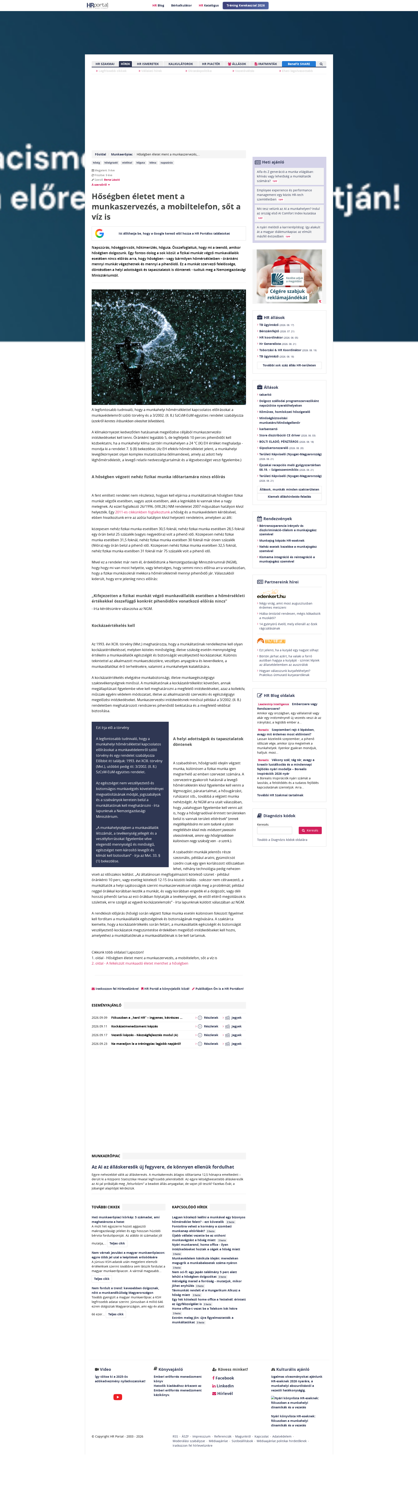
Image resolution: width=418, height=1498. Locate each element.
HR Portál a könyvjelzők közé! (166, 989)
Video (105, 1369)
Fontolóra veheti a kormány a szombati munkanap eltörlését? (202, 1228)
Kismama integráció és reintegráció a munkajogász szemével (287, 559)
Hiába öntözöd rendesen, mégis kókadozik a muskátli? (289, 615)
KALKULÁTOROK (181, 64)
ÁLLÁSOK (238, 64)
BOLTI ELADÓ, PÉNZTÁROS (286, 441)
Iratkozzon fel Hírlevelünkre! (117, 989)
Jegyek (237, 1017)
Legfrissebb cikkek (112, 71)
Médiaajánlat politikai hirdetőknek (282, 1441)
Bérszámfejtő (276, 331)
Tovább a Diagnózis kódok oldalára (282, 840)
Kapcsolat (262, 1436)
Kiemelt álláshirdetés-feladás (289, 496)
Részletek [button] (211, 1017)
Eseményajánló (106, 1005)
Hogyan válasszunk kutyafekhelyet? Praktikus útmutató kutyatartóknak (284, 673)
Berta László (112, 180)
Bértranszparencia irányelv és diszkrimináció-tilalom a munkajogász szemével (288, 530)
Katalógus (209, 5)
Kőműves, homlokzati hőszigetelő (284, 412)
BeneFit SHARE (299, 64)
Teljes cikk (117, 1243)
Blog (158, 5)
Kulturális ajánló (292, 1369)
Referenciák (222, 1436)
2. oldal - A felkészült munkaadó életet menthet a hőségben (140, 963)
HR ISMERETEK (148, 64)
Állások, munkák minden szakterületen (289, 489)
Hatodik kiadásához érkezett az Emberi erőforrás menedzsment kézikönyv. (178, 1390)
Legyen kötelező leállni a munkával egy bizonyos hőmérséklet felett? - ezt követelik (208, 1219)
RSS (175, 1436)
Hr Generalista (277, 344)
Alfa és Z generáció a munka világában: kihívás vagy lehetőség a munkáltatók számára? (285, 176)
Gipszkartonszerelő (281, 448)
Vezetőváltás (244, 71)
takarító (265, 394)
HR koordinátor (278, 337)
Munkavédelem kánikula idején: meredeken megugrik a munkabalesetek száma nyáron (205, 1262)
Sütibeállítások (242, 1441)
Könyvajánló (170, 1369)
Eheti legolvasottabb (297, 71)
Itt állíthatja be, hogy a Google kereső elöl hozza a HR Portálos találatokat (174, 233)
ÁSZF (185, 1436)
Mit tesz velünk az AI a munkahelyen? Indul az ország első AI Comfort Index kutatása (288, 213)
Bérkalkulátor (181, 5)
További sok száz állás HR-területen (289, 365)
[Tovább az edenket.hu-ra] (289, 593)
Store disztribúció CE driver (287, 435)
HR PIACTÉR (211, 64)
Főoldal (100, 154)
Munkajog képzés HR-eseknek (282, 540)
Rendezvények (277, 518)
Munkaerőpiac (122, 154)
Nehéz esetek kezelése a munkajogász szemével (288, 548)
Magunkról (243, 1436)
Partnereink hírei (282, 582)
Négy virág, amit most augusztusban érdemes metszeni (285, 605)
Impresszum (201, 1436)
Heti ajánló (273, 162)
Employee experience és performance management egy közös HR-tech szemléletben (284, 194)
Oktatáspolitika (199, 71)
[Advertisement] (169, 1102)
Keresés (263, 824)
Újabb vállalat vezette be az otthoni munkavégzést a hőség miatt (199, 1237)
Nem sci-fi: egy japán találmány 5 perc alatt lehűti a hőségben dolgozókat (204, 1274)
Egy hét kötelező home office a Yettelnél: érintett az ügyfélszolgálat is (209, 1301)
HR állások (274, 317)
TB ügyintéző (276, 325)
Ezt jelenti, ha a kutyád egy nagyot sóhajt (289, 650)
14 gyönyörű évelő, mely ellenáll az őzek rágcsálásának (288, 626)
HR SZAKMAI (105, 64)
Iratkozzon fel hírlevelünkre (192, 1445)
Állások (271, 387)
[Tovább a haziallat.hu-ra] (289, 640)
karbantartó (268, 429)
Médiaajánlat (218, 1441)
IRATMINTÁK (267, 64)
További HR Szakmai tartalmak (280, 795)
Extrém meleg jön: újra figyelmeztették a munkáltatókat (202, 1320)
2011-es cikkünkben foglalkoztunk (142, 512)
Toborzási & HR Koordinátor (288, 350)
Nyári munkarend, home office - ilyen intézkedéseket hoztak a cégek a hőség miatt (206, 1249)
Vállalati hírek (151, 71)
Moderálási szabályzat (189, 1441)
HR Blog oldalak (279, 695)
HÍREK (125, 64)
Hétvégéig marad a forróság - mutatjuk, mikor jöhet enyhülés (207, 1283)
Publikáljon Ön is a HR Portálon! (219, 989)
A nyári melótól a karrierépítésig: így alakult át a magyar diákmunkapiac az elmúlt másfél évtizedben (288, 231)
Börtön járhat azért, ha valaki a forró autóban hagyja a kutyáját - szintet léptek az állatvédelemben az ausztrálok (289, 660)
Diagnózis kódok (279, 815)
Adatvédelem (282, 1436)
